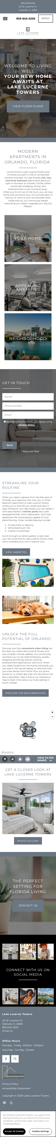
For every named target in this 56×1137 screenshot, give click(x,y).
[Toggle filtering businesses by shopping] (20, 759)
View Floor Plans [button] (28, 106)
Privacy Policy (10, 1084)
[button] (45, 19)
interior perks (31, 511)
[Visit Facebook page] (6, 1059)
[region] (28, 1124)
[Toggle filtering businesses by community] (27, 759)
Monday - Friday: (12, 1045)
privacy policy (27, 425)
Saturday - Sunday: (13, 1050)
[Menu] (5, 18)
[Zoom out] (52, 716)
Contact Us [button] (28, 905)
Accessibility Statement (16, 1088)
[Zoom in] (52, 712)
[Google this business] (15, 1059)
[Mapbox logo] (7, 752)
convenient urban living (35, 648)
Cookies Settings (40, 1131)
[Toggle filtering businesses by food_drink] (4, 759)
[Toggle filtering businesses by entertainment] (12, 759)
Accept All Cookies (14, 1131)
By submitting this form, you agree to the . (29, 423)
